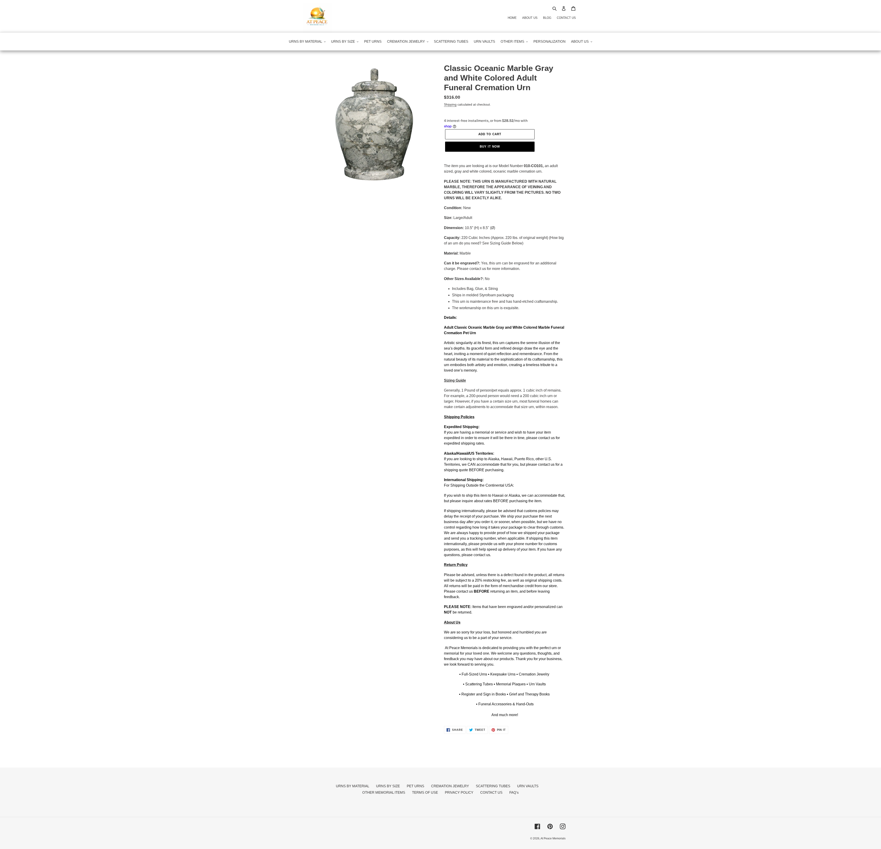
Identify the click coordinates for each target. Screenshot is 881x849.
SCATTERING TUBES (493, 786)
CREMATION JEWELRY (450, 786)
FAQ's (514, 792)
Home (512, 18)
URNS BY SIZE (388, 786)
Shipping (450, 104)
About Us (530, 18)
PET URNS (415, 786)
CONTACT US (491, 792)
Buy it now (490, 146)
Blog (547, 18)
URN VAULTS (527, 786)
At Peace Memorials (553, 838)
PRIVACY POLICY (459, 792)
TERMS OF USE (425, 792)
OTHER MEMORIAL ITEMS (383, 792)
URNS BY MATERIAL (352, 786)
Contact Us (566, 18)
